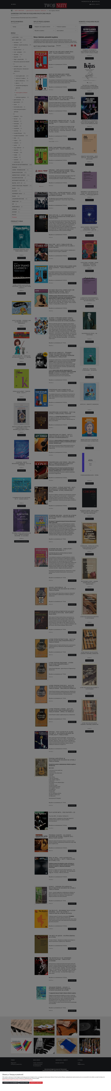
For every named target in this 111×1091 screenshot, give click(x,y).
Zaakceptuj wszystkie (36, 1082)
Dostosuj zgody (24, 1082)
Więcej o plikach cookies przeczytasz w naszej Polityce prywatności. (17, 1079)
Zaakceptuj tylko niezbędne (10, 1082)
